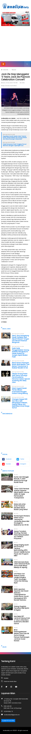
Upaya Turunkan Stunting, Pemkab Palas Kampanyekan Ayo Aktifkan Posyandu (21, 534)
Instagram (23, 464)
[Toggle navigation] (3, 64)
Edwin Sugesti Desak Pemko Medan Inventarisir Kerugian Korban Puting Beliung (20, 390)
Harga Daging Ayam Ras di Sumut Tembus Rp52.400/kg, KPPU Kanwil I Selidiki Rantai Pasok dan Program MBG (22, 550)
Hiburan (14, 70)
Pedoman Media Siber (10, 681)
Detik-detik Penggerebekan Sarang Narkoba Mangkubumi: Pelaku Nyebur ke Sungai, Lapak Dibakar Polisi (20, 352)
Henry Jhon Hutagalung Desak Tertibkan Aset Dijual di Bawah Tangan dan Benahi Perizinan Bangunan (20, 339)
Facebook (8, 459)
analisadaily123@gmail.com (12, 715)
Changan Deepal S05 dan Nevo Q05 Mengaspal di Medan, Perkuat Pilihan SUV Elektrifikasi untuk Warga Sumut (20, 403)
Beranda (5, 70)
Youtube (8, 464)
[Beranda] (15, 6)
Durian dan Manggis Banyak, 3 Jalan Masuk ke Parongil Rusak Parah (21, 479)
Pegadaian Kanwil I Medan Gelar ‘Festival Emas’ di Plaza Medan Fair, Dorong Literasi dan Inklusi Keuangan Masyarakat (15, 137)
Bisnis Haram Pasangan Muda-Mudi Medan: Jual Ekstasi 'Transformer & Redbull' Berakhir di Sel (20, 365)
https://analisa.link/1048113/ (9, 85)
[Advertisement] (15, 44)
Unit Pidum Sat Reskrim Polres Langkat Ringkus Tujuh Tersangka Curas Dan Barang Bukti (21, 578)
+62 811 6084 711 (8, 711)
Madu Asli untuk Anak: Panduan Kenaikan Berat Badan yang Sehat (21, 507)
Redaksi (6, 678)
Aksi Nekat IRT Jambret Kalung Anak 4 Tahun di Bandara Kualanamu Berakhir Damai (22, 620)
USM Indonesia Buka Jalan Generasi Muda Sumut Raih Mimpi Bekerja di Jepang (22, 564)
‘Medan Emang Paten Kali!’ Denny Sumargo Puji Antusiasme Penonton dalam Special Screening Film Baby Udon (21, 378)
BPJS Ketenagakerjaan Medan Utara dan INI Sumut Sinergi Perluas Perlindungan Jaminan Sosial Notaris (21, 635)
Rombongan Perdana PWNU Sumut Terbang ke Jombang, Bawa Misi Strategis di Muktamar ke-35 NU (22, 520)
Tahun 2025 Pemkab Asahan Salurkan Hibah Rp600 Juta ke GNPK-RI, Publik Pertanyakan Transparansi (21, 493)
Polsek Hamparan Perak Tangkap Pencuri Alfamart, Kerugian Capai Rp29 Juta (14, 144)
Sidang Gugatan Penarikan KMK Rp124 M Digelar (21, 608)
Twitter (22, 459)
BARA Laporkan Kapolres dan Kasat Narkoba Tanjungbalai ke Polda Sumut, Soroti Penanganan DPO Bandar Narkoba (21, 594)
